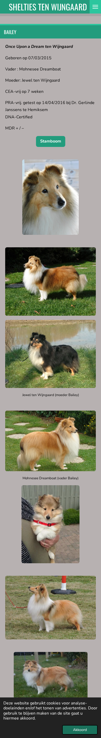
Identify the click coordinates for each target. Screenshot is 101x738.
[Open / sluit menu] (95, 7)
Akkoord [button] (80, 729)
